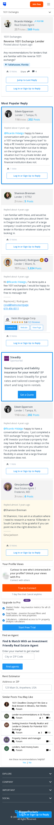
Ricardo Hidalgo (23, 21)
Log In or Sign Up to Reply (27, 88)
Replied (17, 127)
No (30, 763)
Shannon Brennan (24, 193)
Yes (24, 763)
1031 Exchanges (13, 36)
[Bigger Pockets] (4, 4)
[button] (24, 71)
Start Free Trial (27, 627)
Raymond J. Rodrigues (26, 260)
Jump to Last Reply (27, 80)
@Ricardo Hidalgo (14, 133)
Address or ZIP (10, 681)
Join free (36, 4)
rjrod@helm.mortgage (16, 305)
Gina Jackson (21, 484)
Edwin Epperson (24, 111)
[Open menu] (49, 4)
